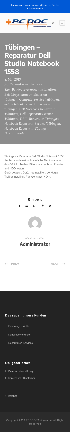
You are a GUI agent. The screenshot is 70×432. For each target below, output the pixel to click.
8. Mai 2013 (12, 79)
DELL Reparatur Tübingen (39, 119)
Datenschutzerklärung (20, 371)
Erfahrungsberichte (18, 326)
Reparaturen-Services (26, 84)
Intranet (12, 395)
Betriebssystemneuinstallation (34, 89)
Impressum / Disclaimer (21, 378)
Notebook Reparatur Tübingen (26, 128)
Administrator (35, 244)
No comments (14, 133)
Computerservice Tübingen (39, 99)
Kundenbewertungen (19, 334)
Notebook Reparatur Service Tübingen (32, 123)
